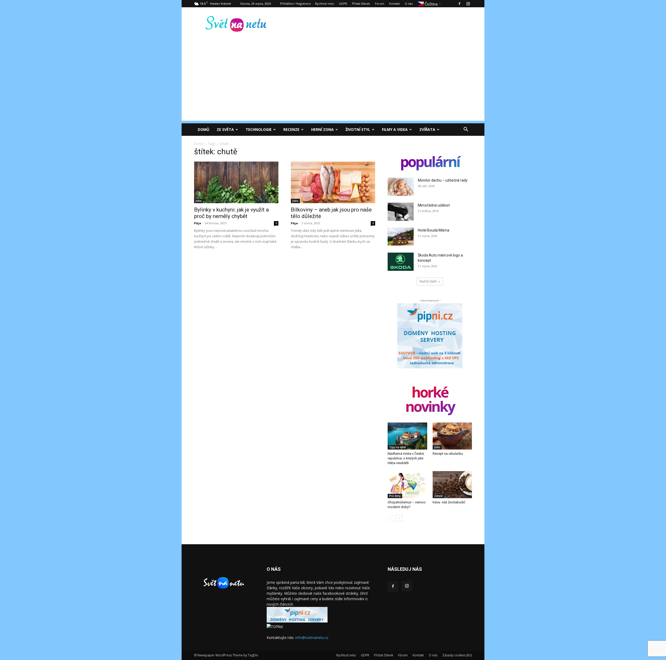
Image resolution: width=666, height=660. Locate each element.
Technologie (259, 129)
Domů (203, 129)
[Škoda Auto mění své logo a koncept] (401, 262)
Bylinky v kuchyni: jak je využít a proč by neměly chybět (231, 213)
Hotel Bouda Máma (433, 230)
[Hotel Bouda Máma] (401, 237)
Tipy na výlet (397, 447)
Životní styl (357, 129)
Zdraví (438, 496)
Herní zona (322, 129)
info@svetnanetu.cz (311, 637)
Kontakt (394, 3)
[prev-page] (391, 518)
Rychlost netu (324, 3)
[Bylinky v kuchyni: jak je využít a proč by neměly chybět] (236, 182)
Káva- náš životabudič (449, 502)
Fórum (379, 3)
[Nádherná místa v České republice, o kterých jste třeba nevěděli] (407, 436)
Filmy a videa (395, 129)
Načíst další (428, 281)
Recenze (291, 129)
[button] (465, 129)
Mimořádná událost (434, 205)
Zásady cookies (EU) (457, 655)
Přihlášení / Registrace (295, 3)
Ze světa (225, 129)
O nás (409, 3)
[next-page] (399, 518)
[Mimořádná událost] (401, 212)
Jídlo (199, 201)
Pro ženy (395, 496)
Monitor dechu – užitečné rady (443, 180)
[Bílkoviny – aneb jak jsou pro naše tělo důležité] (333, 182)
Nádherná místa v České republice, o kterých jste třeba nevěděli (406, 458)
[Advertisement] (333, 84)
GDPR (343, 3)
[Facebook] (459, 3)
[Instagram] (468, 3)
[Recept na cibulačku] (452, 436)
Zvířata (427, 129)
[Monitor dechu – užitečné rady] (401, 187)
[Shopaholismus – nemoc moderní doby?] (407, 484)
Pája (197, 223)
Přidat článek (361, 3)
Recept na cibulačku (448, 454)
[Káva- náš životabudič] (452, 484)
